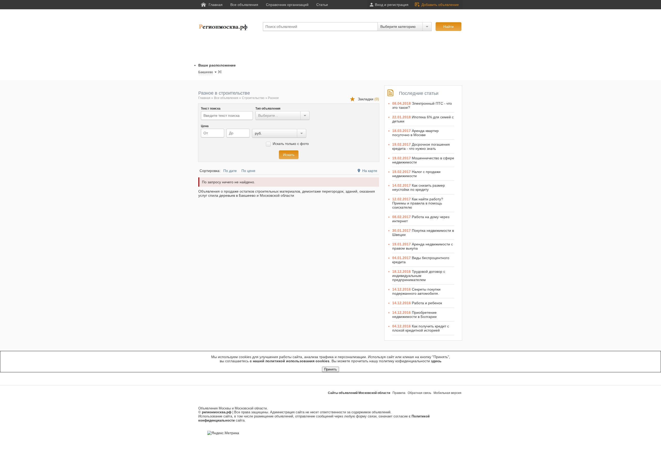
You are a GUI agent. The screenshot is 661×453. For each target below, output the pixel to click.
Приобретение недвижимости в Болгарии (414, 314)
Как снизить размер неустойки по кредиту (418, 187)
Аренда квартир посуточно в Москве (415, 133)
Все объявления (226, 98)
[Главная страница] (224, 29)
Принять (330, 369)
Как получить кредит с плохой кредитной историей (420, 328)
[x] (219, 71)
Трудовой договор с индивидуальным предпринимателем (418, 275)
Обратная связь (419, 393)
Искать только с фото (290, 144)
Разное (273, 98)
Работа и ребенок (427, 303)
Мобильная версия (447, 393)
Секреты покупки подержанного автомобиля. (416, 291)
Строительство (253, 98)
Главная (204, 98)
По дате (230, 171)
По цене (248, 171)
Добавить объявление (440, 5)
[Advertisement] (292, 47)
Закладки (368, 99)
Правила (398, 393)
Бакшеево (205, 72)
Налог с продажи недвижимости (416, 174)
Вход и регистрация (391, 5)
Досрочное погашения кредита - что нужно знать (421, 146)
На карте (369, 171)
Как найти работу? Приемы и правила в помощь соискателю (417, 203)
